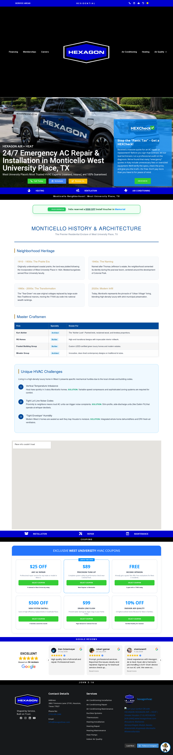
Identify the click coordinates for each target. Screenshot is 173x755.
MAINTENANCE (141, 534)
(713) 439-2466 (55, 714)
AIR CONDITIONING (141, 191)
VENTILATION (90, 191)
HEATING (40, 191)
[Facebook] (21, 718)
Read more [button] (56, 671)
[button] (37, 181)
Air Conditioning (129, 52)
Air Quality (159, 52)
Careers (45, 52)
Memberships (29, 52)
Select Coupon (38, 583)
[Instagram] (25, 718)
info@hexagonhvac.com (59, 722)
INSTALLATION (40, 534)
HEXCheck (143, 181)
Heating (145, 52)
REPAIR (90, 534)
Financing (13, 52)
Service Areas (23, 3)
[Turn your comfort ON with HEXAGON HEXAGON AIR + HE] (141, 724)
